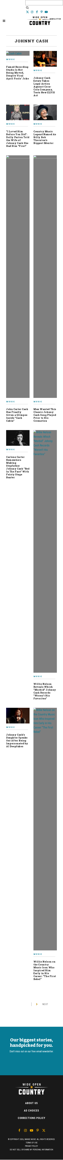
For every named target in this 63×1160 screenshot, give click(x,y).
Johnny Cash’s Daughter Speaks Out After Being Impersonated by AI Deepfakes (17, 740)
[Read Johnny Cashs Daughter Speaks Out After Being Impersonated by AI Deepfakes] (18, 717)
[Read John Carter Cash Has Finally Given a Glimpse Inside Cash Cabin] (18, 277)
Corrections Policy (31, 1118)
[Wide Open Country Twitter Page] (27, 12)
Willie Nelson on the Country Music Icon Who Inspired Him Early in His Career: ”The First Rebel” (44, 970)
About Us (31, 1103)
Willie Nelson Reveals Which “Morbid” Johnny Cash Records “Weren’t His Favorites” (44, 691)
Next (45, 1004)
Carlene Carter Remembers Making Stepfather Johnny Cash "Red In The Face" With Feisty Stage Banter (18, 467)
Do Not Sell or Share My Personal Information (31, 1150)
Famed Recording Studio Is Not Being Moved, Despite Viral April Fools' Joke (17, 72)
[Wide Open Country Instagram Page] (32, 12)
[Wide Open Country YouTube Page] (46, 12)
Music (10, 59)
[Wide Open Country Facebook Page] (37, 12)
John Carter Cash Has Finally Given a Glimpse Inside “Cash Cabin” (17, 415)
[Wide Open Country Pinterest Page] (42, 12)
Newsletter (55, 19)
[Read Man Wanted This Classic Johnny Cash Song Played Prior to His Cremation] (45, 277)
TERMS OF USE (31, 1143)
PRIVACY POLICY (31, 1146)
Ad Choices (31, 1110)
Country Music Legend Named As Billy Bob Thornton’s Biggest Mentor (44, 137)
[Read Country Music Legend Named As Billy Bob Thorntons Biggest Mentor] (45, 114)
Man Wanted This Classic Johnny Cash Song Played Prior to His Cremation (44, 415)
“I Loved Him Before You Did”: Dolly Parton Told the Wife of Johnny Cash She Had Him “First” (17, 139)
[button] (4, 20)
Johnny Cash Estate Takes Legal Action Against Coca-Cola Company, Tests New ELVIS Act (44, 86)
